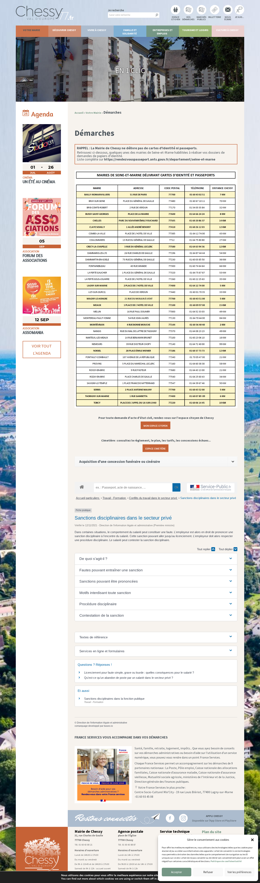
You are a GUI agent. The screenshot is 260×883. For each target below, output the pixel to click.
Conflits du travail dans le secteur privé (153, 498)
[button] (252, 840)
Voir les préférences (239, 872)
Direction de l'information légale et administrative (102, 722)
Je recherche (116, 10)
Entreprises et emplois (163, 31)
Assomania (33, 332)
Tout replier (204, 549)
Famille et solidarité (129, 31)
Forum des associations (35, 258)
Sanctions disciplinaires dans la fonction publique (114, 698)
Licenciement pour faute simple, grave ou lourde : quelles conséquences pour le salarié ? (139, 672)
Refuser (208, 872)
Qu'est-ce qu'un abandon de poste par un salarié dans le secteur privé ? (128, 677)
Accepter (176, 872)
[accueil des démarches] (81, 486)
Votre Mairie (31, 30)
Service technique (175, 831)
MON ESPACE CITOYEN (155, 425)
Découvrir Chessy (64, 30)
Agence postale (130, 831)
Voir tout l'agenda (42, 349)
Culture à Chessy (227, 30)
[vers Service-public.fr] (210, 488)
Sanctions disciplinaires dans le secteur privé (208, 498)
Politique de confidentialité (226, 861)
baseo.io (108, 726)
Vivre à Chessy (97, 30)
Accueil (79, 112)
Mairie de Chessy (88, 831)
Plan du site (211, 832)
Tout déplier (226, 549)
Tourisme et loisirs (195, 30)
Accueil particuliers (88, 498)
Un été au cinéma (39, 181)
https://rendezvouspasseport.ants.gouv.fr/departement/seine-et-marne (159, 159)
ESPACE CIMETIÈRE (155, 448)
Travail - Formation (115, 498)
